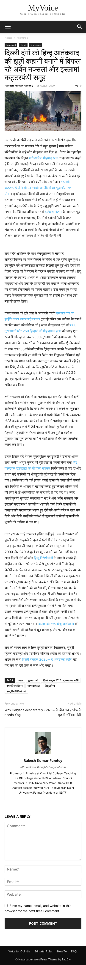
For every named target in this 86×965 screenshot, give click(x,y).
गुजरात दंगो (33, 680)
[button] (7, 27)
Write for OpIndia (19, 951)
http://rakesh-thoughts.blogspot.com (43, 767)
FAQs (74, 951)
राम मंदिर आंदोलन (14, 685)
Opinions (36, 44)
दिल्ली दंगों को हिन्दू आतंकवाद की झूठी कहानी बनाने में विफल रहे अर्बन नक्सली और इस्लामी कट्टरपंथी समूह (43, 65)
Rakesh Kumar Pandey (19, 85)
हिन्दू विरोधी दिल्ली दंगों (16, 691)
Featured (22, 38)
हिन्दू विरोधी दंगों (43, 558)
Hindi (23, 44)
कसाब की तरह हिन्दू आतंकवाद (56, 624)
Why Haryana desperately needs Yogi (24, 712)
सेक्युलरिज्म (50, 685)
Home (8, 38)
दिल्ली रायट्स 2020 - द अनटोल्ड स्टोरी (60, 680)
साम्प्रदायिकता (34, 685)
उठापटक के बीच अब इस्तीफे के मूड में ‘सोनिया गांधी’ (62, 712)
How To (62, 951)
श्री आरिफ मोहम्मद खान (43, 158)
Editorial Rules (44, 951)
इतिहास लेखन (53, 212)
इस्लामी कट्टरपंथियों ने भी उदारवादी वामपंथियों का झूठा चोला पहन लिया (39, 188)
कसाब (20, 680)
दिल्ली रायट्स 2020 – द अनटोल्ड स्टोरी (47, 659)
